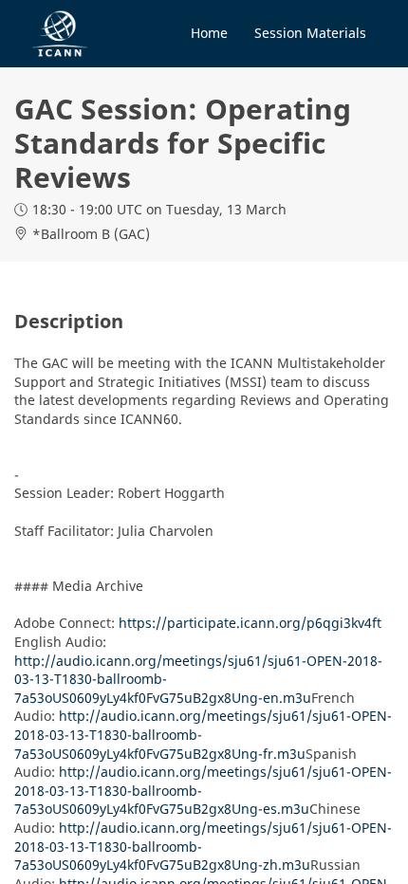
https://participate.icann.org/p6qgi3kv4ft (250, 623)
